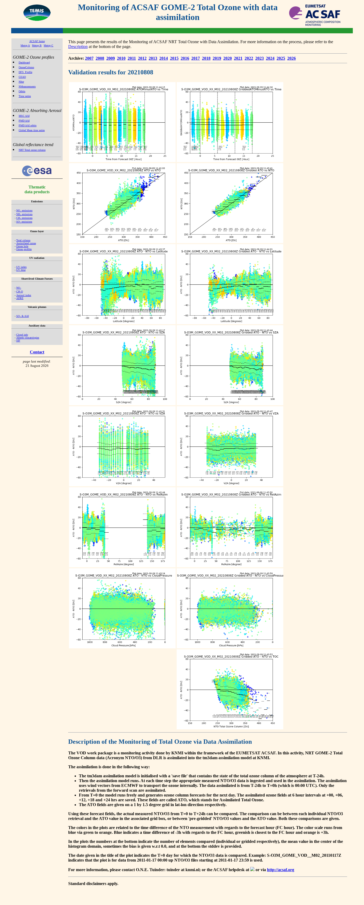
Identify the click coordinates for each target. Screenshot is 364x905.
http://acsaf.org (280, 869)
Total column (23, 240)
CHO (19, 291)
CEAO (22, 76)
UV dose (21, 269)
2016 (185, 58)
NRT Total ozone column (32, 149)
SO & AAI (22, 316)
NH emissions (24, 214)
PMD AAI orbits (28, 125)
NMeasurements (27, 86)
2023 (259, 58)
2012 (142, 58)
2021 (238, 58)
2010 (121, 58)
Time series (25, 96)
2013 (153, 58)
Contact (37, 352)
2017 (195, 58)
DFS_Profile (25, 72)
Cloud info (22, 334)
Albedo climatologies (27, 337)
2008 (100, 58)
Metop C (48, 45)
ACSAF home (37, 41)
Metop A (25, 45)
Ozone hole (22, 246)
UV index (21, 267)
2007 (89, 58)
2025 (281, 58)
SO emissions (24, 221)
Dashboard (24, 62)
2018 (206, 58)
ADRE (19, 298)
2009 (110, 58)
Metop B (37, 45)
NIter (21, 81)
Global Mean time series (32, 130)
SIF (18, 340)
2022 (249, 58)
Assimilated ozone (26, 243)
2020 (227, 58)
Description (78, 46)
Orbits (22, 91)
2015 (174, 58)
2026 (291, 58)
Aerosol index (23, 295)
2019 (217, 58)
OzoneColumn (26, 67)
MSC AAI (24, 115)
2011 (132, 58)
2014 (163, 58)
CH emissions (24, 217)
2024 (270, 58)
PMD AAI (24, 120)
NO (18, 287)
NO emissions (24, 210)
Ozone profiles (24, 249)
